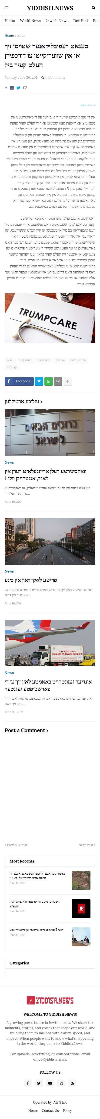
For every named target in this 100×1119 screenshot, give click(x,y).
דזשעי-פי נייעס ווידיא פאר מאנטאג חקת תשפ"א (35, 903)
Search (93, 8)
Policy (67, 1111)
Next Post (86, 845)
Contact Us (50, 1111)
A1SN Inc (60, 1102)
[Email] (25, 88)
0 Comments (55, 77)
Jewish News (57, 20)
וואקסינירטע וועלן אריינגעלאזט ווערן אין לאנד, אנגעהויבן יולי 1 (45, 475)
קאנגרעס (12, 367)
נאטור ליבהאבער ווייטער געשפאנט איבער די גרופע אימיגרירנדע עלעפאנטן (37, 875)
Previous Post (17, 845)
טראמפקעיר (43, 360)
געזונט (21, 36)
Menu (6, 8)
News (9, 462)
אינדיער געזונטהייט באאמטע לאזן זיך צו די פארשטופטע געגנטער (48, 685)
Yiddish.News (50, 8)
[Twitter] (18, 88)
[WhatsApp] (48, 381)
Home (10, 20)
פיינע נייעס (86, 105)
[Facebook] (12, 88)
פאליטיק (60, 360)
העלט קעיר (25, 360)
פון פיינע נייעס (78, 360)
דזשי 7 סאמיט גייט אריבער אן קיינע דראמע (36, 929)
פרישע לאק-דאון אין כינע (31, 579)
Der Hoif (80, 20)
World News (30, 20)
